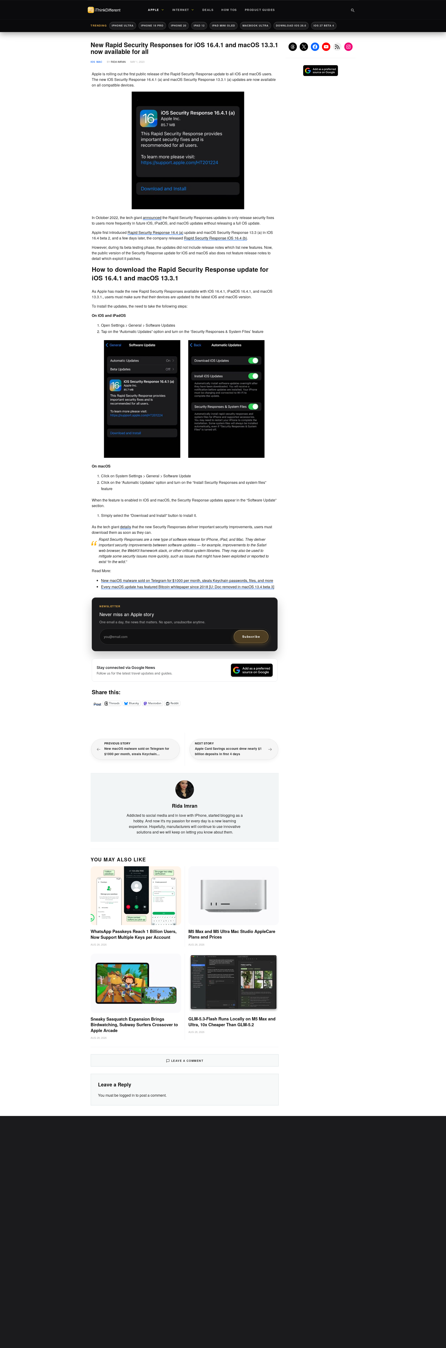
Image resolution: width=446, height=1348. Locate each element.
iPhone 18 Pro (152, 25)
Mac (99, 61)
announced (152, 217)
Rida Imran (118, 61)
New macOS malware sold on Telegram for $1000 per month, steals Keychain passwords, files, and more (187, 580)
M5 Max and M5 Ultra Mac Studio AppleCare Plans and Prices (231, 934)
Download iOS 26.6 (291, 25)
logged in (127, 1095)
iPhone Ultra (123, 25)
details (125, 526)
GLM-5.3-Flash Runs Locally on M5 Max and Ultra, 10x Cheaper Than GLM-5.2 (231, 1021)
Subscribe (251, 636)
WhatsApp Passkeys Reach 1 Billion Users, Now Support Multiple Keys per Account (134, 934)
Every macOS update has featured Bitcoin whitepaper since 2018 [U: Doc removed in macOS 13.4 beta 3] (187, 586)
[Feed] (337, 47)
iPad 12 (199, 25)
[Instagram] (348, 47)
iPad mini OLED (223, 25)
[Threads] (293, 47)
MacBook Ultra (256, 25)
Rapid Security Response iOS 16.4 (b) (215, 238)
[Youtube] (326, 47)
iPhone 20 (178, 25)
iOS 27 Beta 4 (324, 25)
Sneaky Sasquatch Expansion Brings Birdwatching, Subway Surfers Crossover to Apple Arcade (134, 1024)
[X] (304, 47)
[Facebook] (315, 47)
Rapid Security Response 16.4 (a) (155, 232)
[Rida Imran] (184, 789)
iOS (93, 61)
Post (97, 703)
